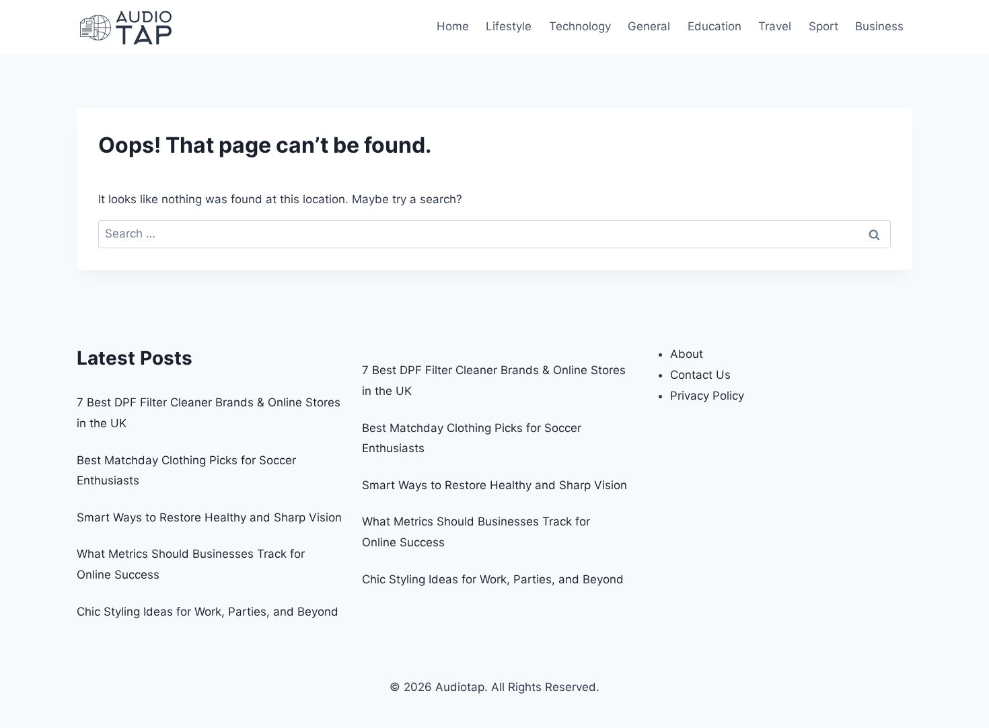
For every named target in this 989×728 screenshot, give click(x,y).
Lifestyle (509, 26)
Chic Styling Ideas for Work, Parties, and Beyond (207, 611)
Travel (774, 26)
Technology (580, 26)
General (649, 26)
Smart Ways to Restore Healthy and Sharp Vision (209, 517)
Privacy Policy (707, 395)
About (686, 354)
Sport (823, 26)
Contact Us (700, 374)
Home (453, 26)
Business (879, 26)
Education (714, 26)
